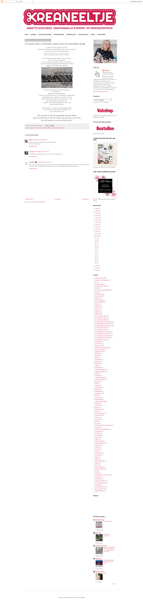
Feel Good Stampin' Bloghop (102, 290)
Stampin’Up (98, 345)
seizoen (97, 447)
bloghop (97, 363)
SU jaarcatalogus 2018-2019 (102, 333)
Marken (97, 298)
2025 (96, 210)
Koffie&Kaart (98, 294)
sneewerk (97, 449)
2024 (96, 213)
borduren (31, 127)
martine (31, 151)
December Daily (99, 284)
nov (96, 240)
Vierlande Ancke (99, 351)
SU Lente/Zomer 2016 (100, 316)
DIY (96, 282)
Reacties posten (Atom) (39, 202)
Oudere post (85, 199)
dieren (96, 383)
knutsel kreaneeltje (100, 413)
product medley (99, 441)
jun (96, 251)
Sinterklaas (98, 341)
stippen (97, 457)
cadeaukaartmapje (100, 369)
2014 (96, 235)
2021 (96, 220)
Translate (106, 102)
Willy (30, 139)
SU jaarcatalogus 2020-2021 (102, 337)
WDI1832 (97, 353)
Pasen (96, 304)
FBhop (96, 288)
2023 (96, 215)
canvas (97, 373)
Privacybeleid (101, 34)
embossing (98, 387)
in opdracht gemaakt (100, 401)
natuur (96, 439)
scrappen (97, 445)
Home (26, 34)
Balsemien (98, 533)
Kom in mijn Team (83, 34)
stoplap (97, 459)
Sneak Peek (98, 343)
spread (96, 451)
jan (96, 263)
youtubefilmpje (99, 491)
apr (96, 256)
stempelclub (98, 455)
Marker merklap (99, 300)
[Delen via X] (50, 126)
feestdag (97, 389)
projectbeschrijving (100, 443)
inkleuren (97, 403)
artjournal (97, 361)
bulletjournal (98, 367)
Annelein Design (99, 520)
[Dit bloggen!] (48, 126)
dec (96, 238)
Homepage (58, 199)
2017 (96, 229)
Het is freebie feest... (108, 521)
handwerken (37, 127)
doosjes (97, 385)
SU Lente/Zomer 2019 (100, 318)
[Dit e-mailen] (46, 126)
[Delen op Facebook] (51, 126)
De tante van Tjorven (101, 545)
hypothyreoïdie (99, 399)
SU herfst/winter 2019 (100, 330)
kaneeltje (31, 162)
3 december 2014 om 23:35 (41, 151)
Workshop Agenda (59, 34)
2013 (96, 265)
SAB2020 (97, 314)
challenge (97, 375)
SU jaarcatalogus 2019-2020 (102, 336)
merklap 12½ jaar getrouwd (102, 429)
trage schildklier (99, 467)
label (96, 421)
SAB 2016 (97, 306)
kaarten (97, 405)
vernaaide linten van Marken (58, 127)
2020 (96, 222)
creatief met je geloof (100, 379)
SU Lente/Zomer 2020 (100, 320)
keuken (97, 407)
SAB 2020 (97, 308)
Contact (93, 34)
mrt (96, 258)
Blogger (83, 597)
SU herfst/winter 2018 (100, 328)
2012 (96, 268)
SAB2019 (97, 312)
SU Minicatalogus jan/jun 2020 (103, 324)
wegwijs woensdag (100, 481)
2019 (96, 224)
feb (96, 260)
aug (96, 247)
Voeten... (105, 573)
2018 (96, 226)
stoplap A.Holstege (100, 461)
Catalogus (33, 34)
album (96, 357)
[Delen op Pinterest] (53, 126)
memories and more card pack (103, 425)
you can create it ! (99, 489)
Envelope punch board (101, 286)
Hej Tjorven (98, 558)
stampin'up (97, 453)
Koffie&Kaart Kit (71, 34)
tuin (96, 471)
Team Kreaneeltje (99, 349)
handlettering (98, 391)
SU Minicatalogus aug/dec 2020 (103, 322)
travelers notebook (100, 469)
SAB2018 (97, 310)
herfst (96, 395)
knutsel (97, 411)
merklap (49, 127)
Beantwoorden (33, 146)
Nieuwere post (29, 199)
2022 (96, 217)
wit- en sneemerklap (100, 483)
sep (96, 244)
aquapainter (98, 359)
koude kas (97, 419)
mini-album (98, 431)
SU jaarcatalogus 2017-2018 (102, 332)
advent (96, 355)
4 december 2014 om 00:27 (44, 162)
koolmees (97, 417)
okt (96, 242)
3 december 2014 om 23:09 (39, 139)
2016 (96, 231)
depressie (97, 381)
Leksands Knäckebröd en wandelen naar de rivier (108, 562)
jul (95, 249)
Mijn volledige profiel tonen (100, 91)
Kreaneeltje (98, 296)
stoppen (97, 463)
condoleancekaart (99, 377)
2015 (96, 233)
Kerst (96, 292)
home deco (98, 397)
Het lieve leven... (99, 571)
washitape (97, 477)
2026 (96, 208)
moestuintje (98, 435)
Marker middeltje (99, 302)
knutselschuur (98, 415)
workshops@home (100, 487)
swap (96, 465)
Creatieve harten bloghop (101, 280)
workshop (97, 485)
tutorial (96, 473)
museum (97, 437)
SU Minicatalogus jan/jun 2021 (103, 326)
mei (96, 253)
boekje (96, 365)
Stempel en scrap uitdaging (102, 347)
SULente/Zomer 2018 (100, 340)
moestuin (97, 433)
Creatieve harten (99, 278)
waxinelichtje (98, 479)
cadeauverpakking (100, 371)
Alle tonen (115, 583)
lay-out (96, 423)
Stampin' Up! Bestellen (45, 34)
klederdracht (43, 127)
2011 (96, 270)
